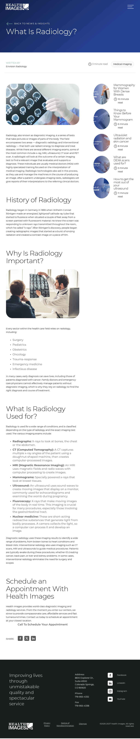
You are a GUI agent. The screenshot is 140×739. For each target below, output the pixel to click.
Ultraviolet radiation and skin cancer (122, 138)
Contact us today (36, 617)
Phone (78, 693)
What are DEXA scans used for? (121, 160)
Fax (77, 702)
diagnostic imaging (16, 387)
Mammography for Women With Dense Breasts (124, 90)
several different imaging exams (51, 150)
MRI (15, 549)
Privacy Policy (47, 724)
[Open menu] (130, 6)
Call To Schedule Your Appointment (43, 624)
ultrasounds (29, 549)
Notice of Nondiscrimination (65, 724)
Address (79, 674)
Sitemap (83, 724)
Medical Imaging (122, 64)
